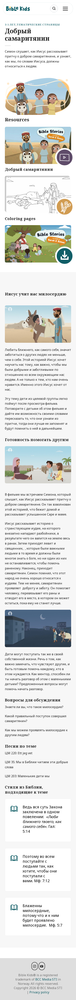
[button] (54, 8)
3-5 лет (10, 24)
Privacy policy (39, 992)
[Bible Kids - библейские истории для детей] (19, 8)
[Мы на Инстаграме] (34, 966)
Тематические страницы (38, 24)
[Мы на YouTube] (42, 966)
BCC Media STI (46, 979)
